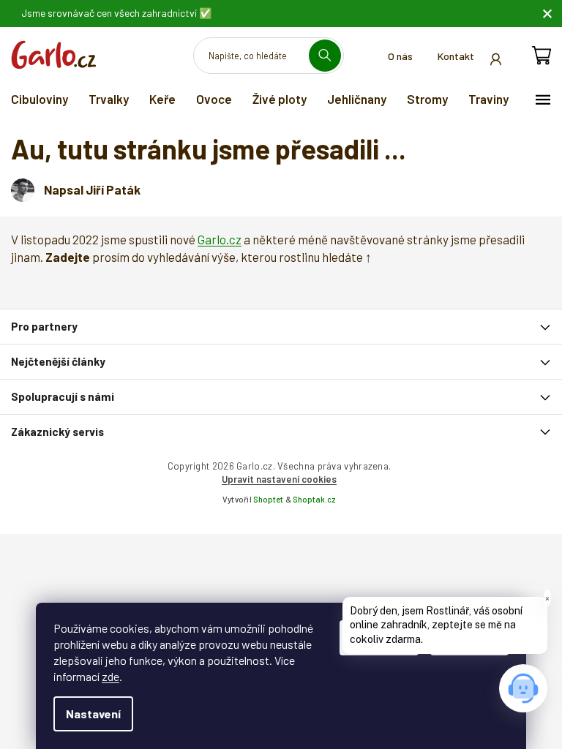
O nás (400, 56)
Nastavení (93, 713)
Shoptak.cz (314, 499)
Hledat (330, 55)
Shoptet (268, 499)
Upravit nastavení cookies (279, 479)
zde (110, 676)
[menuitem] (39, 98)
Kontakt (456, 56)
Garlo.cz (219, 239)
